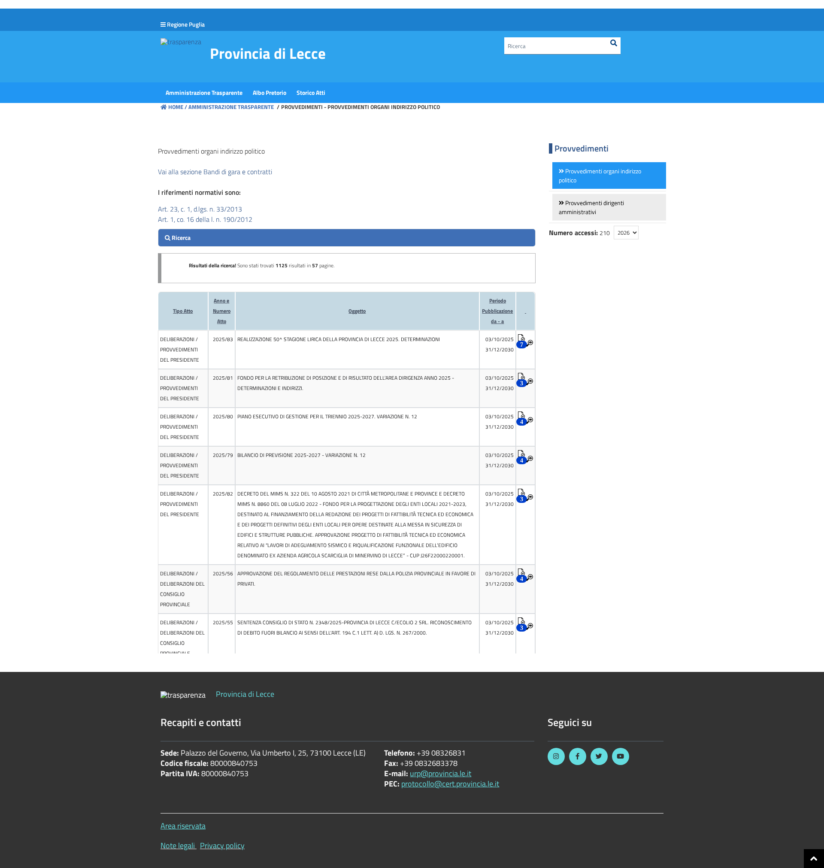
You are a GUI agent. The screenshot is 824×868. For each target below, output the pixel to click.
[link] (609, 175)
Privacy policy (222, 845)
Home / (177, 107)
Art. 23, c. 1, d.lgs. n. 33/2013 (200, 209)
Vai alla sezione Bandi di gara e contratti (215, 171)
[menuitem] (204, 92)
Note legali (178, 845)
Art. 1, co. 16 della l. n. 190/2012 (205, 219)
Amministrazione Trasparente (230, 107)
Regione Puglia (186, 24)
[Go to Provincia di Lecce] (181, 41)
